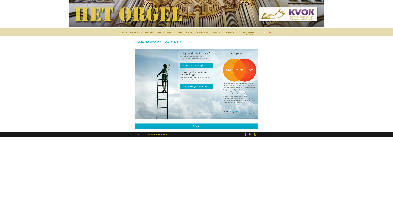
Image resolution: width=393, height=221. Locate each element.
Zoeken (230, 33)
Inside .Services (161, 134)
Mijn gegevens (249, 33)
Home (124, 33)
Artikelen (149, 33)
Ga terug (196, 126)
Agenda (160, 33)
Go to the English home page (195, 86)
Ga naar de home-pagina (193, 65)
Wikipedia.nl (234, 111)
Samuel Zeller (243, 113)
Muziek (170, 33)
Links (179, 33)
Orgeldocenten (202, 33)
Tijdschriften (136, 33)
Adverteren (218, 33)
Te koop (188, 33)
